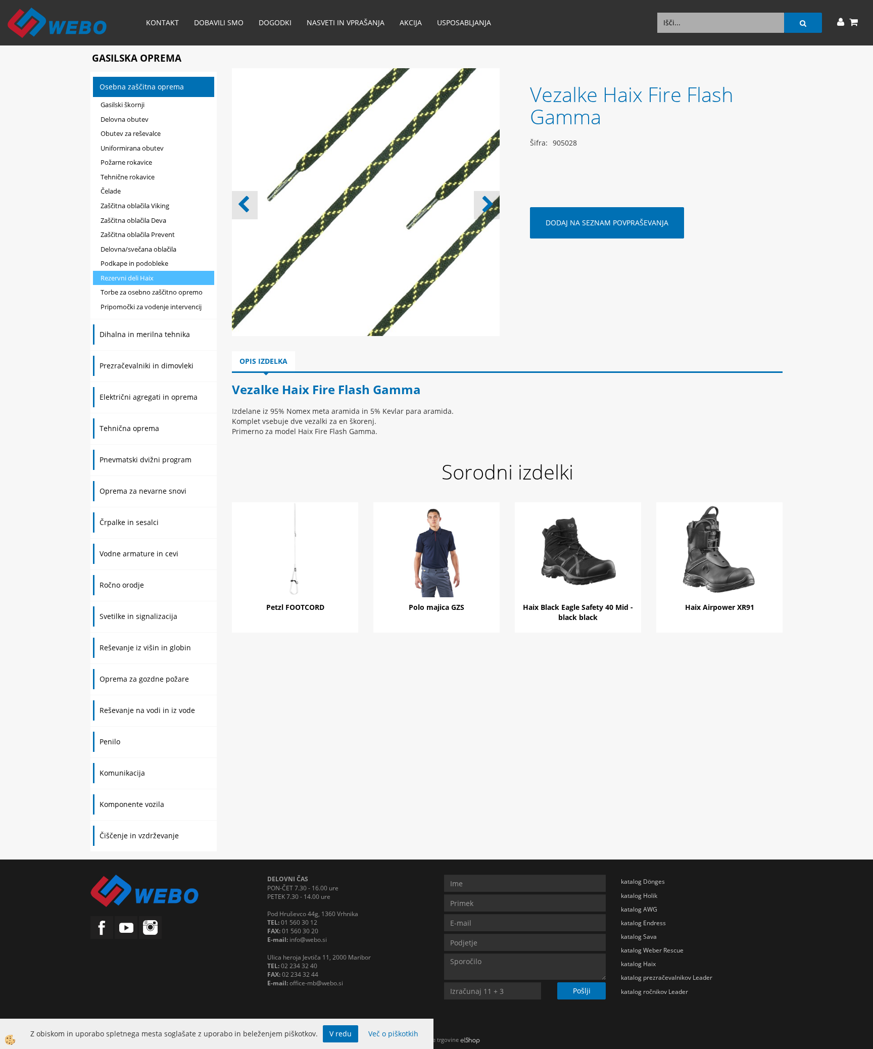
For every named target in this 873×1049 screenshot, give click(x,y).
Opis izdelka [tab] (263, 361)
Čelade (111, 191)
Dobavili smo (219, 22)
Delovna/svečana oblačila (138, 249)
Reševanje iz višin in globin (145, 647)
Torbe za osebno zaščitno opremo (152, 292)
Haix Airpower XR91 (719, 607)
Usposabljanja (464, 22)
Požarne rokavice (126, 162)
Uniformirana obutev (132, 148)
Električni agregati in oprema (149, 397)
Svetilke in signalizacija (138, 616)
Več (295, 551)
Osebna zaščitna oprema (142, 86)
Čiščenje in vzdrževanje (139, 835)
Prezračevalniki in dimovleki (146, 365)
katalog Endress (643, 923)
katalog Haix (638, 964)
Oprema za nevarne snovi (143, 491)
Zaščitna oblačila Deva (133, 220)
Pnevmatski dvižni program (145, 459)
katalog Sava (639, 936)
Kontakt (162, 22)
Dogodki (275, 22)
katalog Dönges (643, 881)
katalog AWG (639, 909)
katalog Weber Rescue (652, 950)
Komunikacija (122, 773)
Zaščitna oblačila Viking (135, 205)
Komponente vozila (132, 804)
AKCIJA (411, 22)
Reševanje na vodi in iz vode (147, 710)
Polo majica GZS (436, 607)
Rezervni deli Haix (127, 277)
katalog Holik (639, 895)
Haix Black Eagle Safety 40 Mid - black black (578, 612)
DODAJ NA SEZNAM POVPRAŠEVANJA (607, 222)
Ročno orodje (122, 585)
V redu (340, 1033)
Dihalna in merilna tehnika (145, 334)
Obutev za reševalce (131, 133)
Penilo (110, 741)
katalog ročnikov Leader (654, 991)
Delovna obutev (125, 119)
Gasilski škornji (122, 104)
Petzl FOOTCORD (295, 607)
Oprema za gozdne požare (144, 679)
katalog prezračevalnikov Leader (666, 977)
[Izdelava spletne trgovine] (470, 1039)
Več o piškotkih (393, 1033)
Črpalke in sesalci (129, 522)
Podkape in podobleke (134, 263)
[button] (487, 205)
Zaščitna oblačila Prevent (138, 234)
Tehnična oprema (129, 428)
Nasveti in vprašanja (345, 22)
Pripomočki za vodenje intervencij (151, 306)
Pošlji (582, 990)
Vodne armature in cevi (139, 553)
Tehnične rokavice (128, 176)
